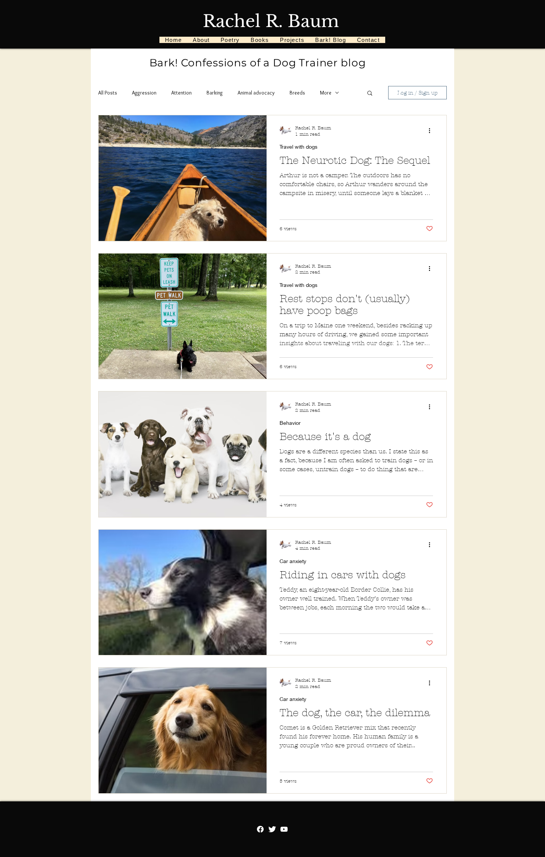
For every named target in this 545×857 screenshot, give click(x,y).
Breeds (297, 93)
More (325, 93)
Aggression (144, 93)
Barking (215, 93)
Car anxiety (293, 561)
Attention (181, 93)
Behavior (290, 423)
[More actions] (431, 130)
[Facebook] (260, 829)
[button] (369, 93)
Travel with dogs (298, 146)
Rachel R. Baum (271, 21)
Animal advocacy (256, 93)
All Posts (107, 93)
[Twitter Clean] (272, 829)
